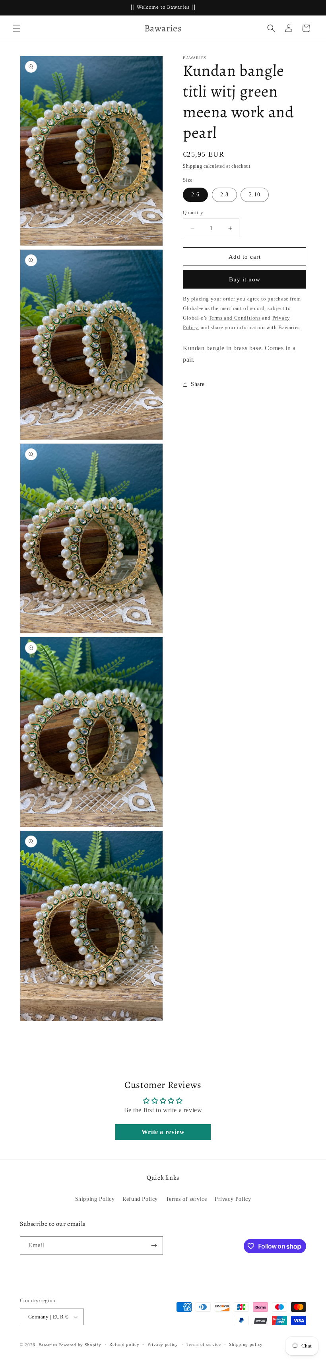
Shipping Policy (95, 1199)
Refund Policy (140, 1199)
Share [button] (198, 384)
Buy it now (244, 279)
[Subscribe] (154, 1245)
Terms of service (186, 1199)
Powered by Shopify (79, 1344)
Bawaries (48, 1344)
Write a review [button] (163, 1131)
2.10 (254, 195)
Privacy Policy (233, 1199)
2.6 (195, 195)
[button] (16, 28)
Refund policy (124, 1344)
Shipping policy (246, 1344)
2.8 (224, 195)
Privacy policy (162, 1344)
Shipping (192, 166)
